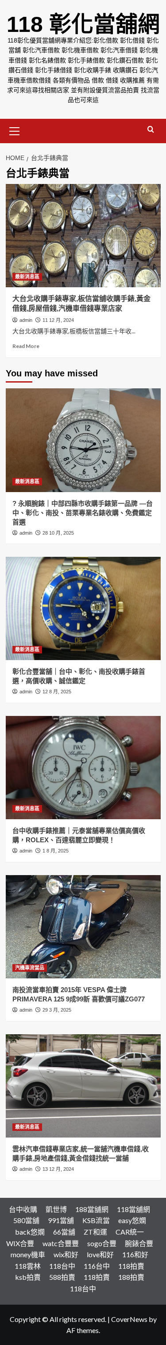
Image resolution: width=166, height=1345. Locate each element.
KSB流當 (96, 1220)
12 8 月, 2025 (56, 691)
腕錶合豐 (139, 1243)
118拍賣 (131, 1266)
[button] (14, 130)
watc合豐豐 (60, 1243)
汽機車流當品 (29, 967)
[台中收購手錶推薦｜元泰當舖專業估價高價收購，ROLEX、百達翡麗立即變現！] (83, 767)
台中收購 (23, 1209)
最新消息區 (27, 276)
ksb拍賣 (28, 1277)
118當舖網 (133, 1209)
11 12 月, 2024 (58, 320)
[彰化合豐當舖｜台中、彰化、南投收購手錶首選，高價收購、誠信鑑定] (83, 608)
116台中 (97, 1266)
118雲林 (28, 1266)
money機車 (28, 1254)
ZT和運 (95, 1232)
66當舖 (64, 1232)
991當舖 (61, 1220)
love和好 (100, 1254)
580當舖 (26, 1220)
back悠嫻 (30, 1232)
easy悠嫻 (132, 1220)
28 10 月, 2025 (58, 533)
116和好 (135, 1254)
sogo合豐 (101, 1243)
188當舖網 (91, 1209)
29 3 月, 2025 (56, 1010)
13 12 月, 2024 (58, 1169)
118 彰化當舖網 (83, 24)
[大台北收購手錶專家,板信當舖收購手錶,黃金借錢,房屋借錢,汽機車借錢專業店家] (83, 235)
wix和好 (66, 1254)
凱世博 (56, 1209)
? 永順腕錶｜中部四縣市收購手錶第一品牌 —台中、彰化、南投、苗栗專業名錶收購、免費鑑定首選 (82, 513)
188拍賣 (131, 1277)
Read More (25, 346)
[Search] (150, 129)
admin (25, 320)
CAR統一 (130, 1232)
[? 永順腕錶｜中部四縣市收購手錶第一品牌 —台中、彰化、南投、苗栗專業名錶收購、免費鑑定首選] (83, 440)
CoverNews (129, 1319)
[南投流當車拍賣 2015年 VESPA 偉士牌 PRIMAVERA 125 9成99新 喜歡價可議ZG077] (83, 926)
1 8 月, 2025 (55, 850)
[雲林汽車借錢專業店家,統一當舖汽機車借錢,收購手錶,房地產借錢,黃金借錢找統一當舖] (83, 1086)
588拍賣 (62, 1277)
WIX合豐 (20, 1243)
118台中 (62, 1266)
